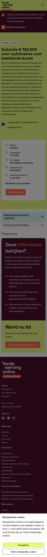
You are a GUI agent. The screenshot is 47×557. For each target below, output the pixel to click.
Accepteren (23, 544)
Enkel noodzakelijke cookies (23, 551)
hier (8, 528)
